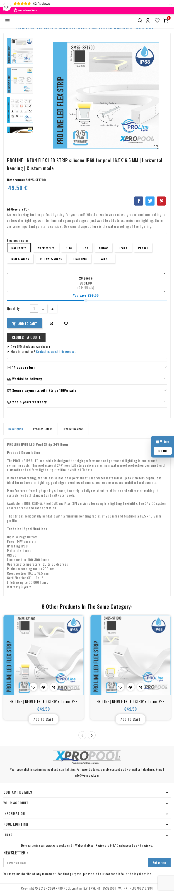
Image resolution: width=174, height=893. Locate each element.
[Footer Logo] (87, 757)
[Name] (140, 20)
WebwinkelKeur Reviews (90, 845)
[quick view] (44, 687)
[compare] (51, 323)
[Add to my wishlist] (66, 323)
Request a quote (26, 337)
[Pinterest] (161, 201)
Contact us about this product (56, 351)
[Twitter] (150, 201)
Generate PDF (19, 209)
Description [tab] (15, 429)
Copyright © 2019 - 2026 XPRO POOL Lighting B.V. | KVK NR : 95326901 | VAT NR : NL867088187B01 (87, 888)
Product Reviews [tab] (73, 429)
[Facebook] (138, 201)
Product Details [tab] (43, 429)
